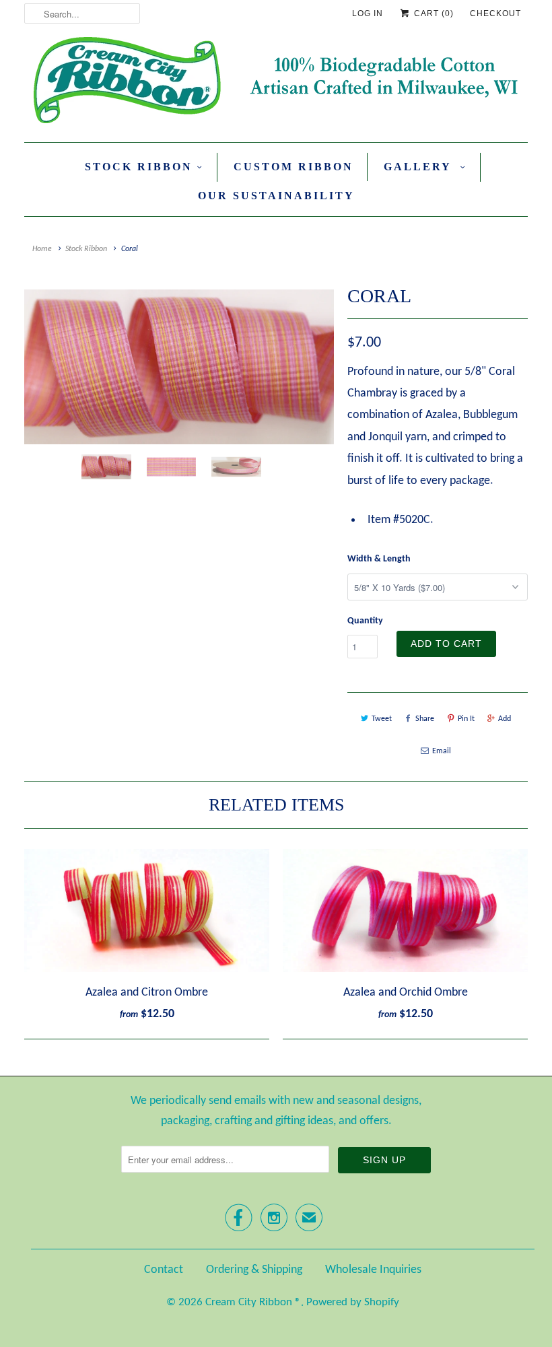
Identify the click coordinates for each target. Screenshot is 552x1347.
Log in (367, 13)
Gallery (420, 166)
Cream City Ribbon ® (253, 1302)
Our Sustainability (276, 195)
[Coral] (179, 366)
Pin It (466, 719)
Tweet (382, 719)
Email (441, 751)
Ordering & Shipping (254, 1270)
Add (504, 719)
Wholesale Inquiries (373, 1270)
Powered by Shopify (352, 1302)
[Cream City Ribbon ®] (276, 83)
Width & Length (379, 559)
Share (424, 719)
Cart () (432, 13)
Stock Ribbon (139, 166)
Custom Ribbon (293, 166)
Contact (163, 1270)
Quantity (365, 621)
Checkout (495, 13)
